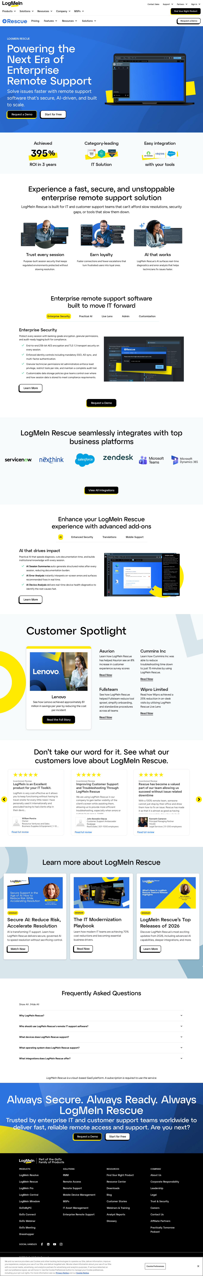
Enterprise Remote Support (79, 1214)
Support (166, 4)
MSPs (77, 11)
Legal (154, 1194)
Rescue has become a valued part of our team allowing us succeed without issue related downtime (160, 789)
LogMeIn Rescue (28, 1181)
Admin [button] (125, 316)
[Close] (198, 1266)
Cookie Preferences (155, 1266)
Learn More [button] (31, 388)
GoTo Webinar (27, 1221)
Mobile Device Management (79, 1194)
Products (7, 11)
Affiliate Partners (160, 1221)
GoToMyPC (25, 1207)
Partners (180, 4)
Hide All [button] (35, 1004)
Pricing (35, 20)
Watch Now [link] (18, 948)
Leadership (157, 1188)
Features (49, 20)
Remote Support (72, 1188)
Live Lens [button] (107, 316)
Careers (155, 1207)
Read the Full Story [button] (59, 719)
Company (61, 11)
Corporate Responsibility (165, 1181)
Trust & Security (160, 1201)
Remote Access (72, 1181)
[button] (101, 1015)
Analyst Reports (116, 1214)
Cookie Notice (82, 1273)
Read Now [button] (105, 675)
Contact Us (157, 1214)
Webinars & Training (118, 1207)
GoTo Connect (27, 1214)
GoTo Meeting (27, 1227)
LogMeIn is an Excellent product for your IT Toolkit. (32, 786)
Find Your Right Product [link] (185, 11)
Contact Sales (153, 4)
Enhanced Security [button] (82, 537)
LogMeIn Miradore (29, 1201)
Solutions (25, 11)
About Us (156, 1175)
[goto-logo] (101, 1161)
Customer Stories (117, 1201)
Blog (109, 1194)
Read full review (20, 832)
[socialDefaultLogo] (42, 1244)
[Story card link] (18, 465)
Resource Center (116, 1181)
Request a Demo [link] (189, 21)
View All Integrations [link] (101, 490)
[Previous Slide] (4, 799)
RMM (66, 1175)
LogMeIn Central (28, 1194)
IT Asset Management (75, 1207)
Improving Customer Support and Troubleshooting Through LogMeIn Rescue (97, 787)
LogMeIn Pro (26, 1188)
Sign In (194, 4)
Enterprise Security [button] (59, 316)
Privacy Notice (62, 1273)
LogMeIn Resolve (29, 1175)
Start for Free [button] (53, 114)
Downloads (113, 1188)
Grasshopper (26, 1234)
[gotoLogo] (12, 4)
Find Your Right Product (120, 1175)
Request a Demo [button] (22, 114)
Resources (43, 11)
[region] (101, 1266)
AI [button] (60, 537)
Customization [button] (147, 316)
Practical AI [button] (85, 316)
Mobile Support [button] (135, 537)
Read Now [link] (83, 948)
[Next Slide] (199, 799)
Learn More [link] (151, 948)
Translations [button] (109, 537)
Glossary (112, 1221)
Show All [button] (24, 1004)
